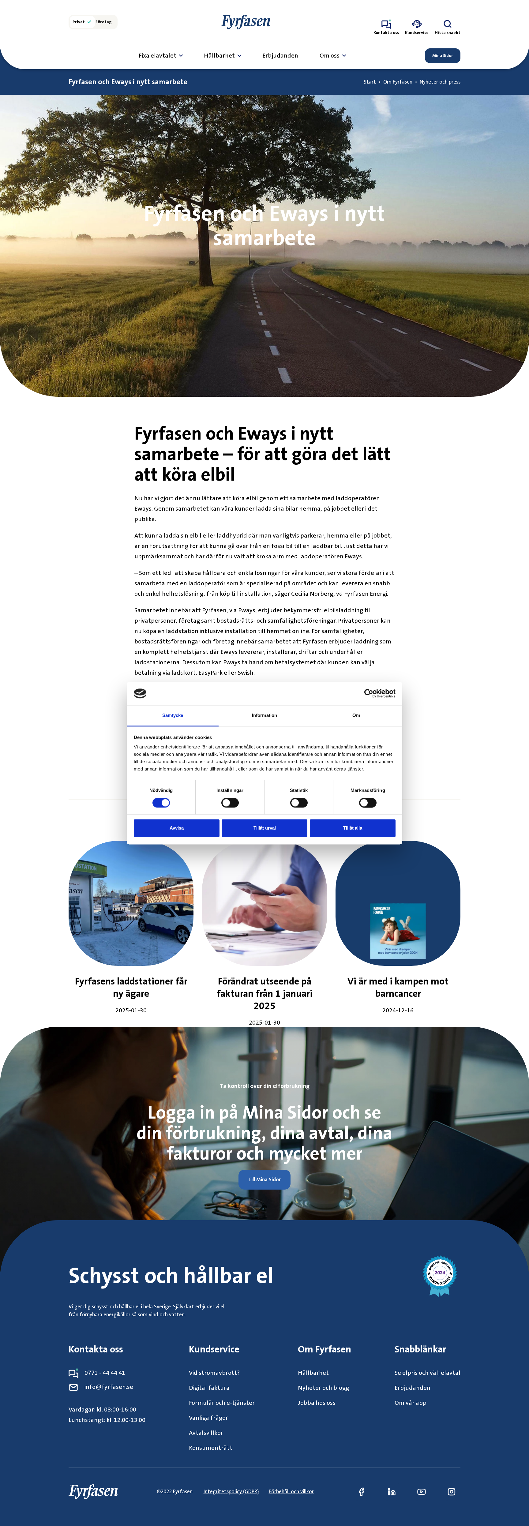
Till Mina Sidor (264, 1180)
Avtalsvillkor (206, 1433)
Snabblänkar (420, 1349)
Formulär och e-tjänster (222, 1403)
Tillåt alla (352, 828)
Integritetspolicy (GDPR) (231, 1491)
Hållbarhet (219, 55)
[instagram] (451, 1492)
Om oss (330, 55)
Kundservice (214, 1349)
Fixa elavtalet (157, 55)
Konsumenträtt (210, 1448)
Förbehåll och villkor (291, 1491)
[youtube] (421, 1492)
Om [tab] (356, 715)
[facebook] (361, 1492)
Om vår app (410, 1403)
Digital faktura (209, 1388)
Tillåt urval (264, 828)
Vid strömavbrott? (214, 1373)
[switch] (230, 803)
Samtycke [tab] (172, 715)
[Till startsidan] (245, 22)
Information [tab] (264, 715)
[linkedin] (391, 1492)
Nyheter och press (440, 82)
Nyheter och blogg (323, 1388)
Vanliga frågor (208, 1418)
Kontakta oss (96, 1349)
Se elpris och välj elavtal (427, 1373)
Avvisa (177, 828)
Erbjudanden (280, 55)
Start (370, 82)
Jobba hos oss (317, 1403)
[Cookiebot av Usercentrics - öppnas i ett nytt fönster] (369, 693)
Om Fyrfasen (397, 82)
